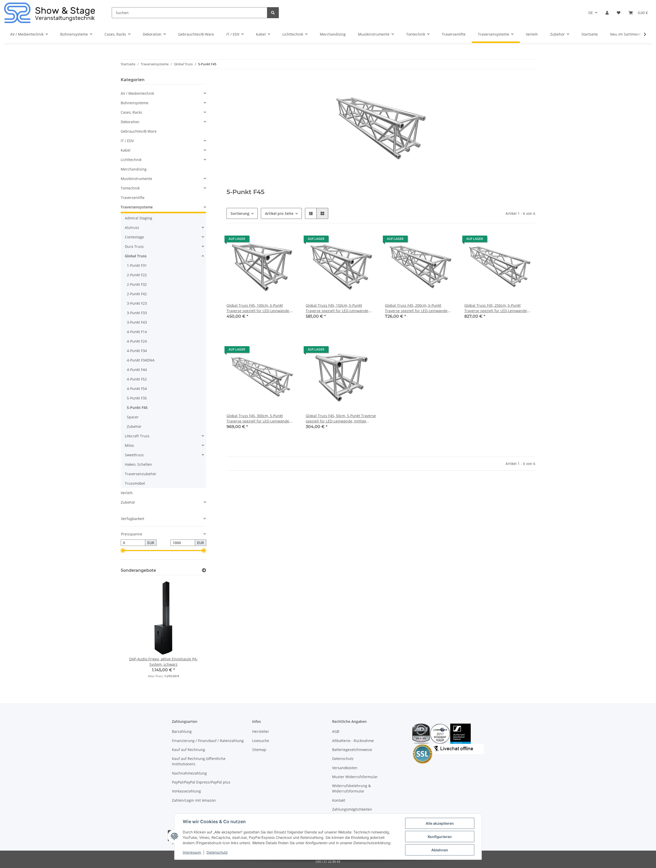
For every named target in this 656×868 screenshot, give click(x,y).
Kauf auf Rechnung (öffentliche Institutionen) (198, 761)
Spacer (133, 417)
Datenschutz (343, 758)
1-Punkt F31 (137, 265)
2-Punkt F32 (137, 284)
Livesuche (260, 740)
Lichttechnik (131, 159)
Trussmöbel (135, 483)
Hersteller (260, 731)
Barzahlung (182, 731)
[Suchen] (273, 12)
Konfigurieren (440, 836)
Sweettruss (134, 454)
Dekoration (130, 121)
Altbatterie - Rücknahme (353, 740)
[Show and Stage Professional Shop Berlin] (49, 12)
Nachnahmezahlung (189, 773)
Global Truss (136, 255)
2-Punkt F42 (137, 293)
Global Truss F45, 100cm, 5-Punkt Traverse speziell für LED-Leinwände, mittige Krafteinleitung (258, 308)
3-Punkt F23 (137, 303)
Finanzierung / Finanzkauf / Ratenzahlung (208, 740)
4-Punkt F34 (137, 350)
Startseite (589, 34)
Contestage (134, 237)
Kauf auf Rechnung (188, 749)
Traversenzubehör (140, 473)
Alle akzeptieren (440, 823)
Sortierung (240, 213)
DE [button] (590, 12)
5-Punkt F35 (137, 398)
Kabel (125, 150)
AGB (335, 731)
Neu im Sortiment (625, 34)
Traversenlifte (133, 197)
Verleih (127, 492)
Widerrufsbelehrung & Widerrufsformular (351, 788)
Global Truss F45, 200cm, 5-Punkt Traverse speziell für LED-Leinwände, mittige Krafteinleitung (416, 308)
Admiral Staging (138, 218)
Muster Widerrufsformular (355, 776)
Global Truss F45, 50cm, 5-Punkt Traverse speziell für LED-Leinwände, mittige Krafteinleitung (341, 418)
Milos (129, 445)
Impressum (192, 852)
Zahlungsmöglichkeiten (352, 809)
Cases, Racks (131, 112)
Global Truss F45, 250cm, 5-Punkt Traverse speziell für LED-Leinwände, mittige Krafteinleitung (496, 308)
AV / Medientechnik (137, 93)
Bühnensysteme (134, 102)
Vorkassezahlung (186, 791)
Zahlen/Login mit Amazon (194, 800)
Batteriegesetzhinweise (352, 749)
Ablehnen (439, 850)
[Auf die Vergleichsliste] (275, 240)
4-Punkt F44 (137, 369)
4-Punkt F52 (137, 379)
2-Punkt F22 (137, 274)
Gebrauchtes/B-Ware (139, 131)
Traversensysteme (137, 207)
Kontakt (338, 800)
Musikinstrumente (136, 178)
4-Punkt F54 (137, 388)
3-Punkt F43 (137, 322)
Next (193, 632)
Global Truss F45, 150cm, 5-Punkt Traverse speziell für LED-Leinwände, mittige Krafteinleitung (337, 308)
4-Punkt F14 (137, 331)
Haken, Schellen (138, 464)
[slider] (122, 550)
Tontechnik (130, 188)
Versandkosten (344, 767)
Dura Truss (134, 246)
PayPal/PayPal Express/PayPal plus (201, 782)
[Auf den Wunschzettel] (288, 240)
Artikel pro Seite (279, 213)
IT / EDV (127, 140)
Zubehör (134, 426)
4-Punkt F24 (137, 341)
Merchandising (134, 169)
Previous (133, 632)
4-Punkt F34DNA (141, 360)
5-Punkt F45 (137, 407)
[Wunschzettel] (618, 13)
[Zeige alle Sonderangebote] (204, 570)
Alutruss (132, 227)
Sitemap (259, 749)
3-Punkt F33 (137, 312)
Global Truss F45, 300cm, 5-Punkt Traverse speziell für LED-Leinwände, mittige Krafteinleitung (258, 418)
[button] (607, 13)
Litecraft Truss (137, 435)
